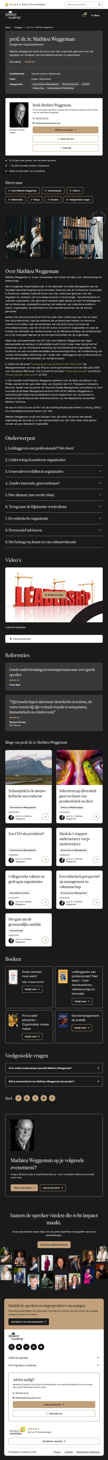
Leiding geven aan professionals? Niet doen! (57, 364)
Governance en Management (46, 84)
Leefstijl (85, 84)
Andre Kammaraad (75, 371)
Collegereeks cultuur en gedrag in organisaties (27, 878)
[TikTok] (26, 1347)
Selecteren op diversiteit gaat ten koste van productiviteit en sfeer (77, 796)
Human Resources (70, 84)
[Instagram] (11, 1347)
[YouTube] (19, 1347)
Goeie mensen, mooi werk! (21, 374)
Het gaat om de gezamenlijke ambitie (25, 921)
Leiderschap (38, 88)
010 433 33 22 (41, 118)
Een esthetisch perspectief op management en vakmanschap (79, 881)
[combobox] (80, 4)
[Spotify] (41, 1347)
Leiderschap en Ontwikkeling (60, 88)
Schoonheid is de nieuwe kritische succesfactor (27, 793)
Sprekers (18, 27)
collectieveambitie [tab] (22, 639)
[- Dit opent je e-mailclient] (44, 1098)
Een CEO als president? (26, 833)
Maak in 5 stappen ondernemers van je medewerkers (74, 839)
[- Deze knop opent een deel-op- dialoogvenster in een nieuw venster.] (18, 1098)
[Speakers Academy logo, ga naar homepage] (13, 15)
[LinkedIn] (34, 1347)
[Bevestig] (99, 4)
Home (7, 27)
